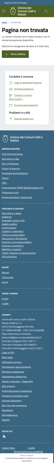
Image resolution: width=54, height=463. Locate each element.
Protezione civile (10, 192)
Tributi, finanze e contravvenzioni (19, 253)
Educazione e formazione (14, 238)
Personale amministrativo (15, 173)
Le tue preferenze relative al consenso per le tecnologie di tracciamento (26, 459)
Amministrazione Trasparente (17, 197)
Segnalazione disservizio (14, 376)
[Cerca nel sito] (46, 11)
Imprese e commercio (12, 246)
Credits (31, 448)
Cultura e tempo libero (13, 235)
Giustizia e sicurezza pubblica (17, 242)
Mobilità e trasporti (11, 249)
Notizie (5, 272)
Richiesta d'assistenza (13, 372)
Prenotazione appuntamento (16, 367)
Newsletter (7, 410)
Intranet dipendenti (12, 400)
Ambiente (7, 217)
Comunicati (7, 277)
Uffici (4, 183)
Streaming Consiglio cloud (15, 396)
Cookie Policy (8, 448)
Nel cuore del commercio (14, 405)
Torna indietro (17, 54)
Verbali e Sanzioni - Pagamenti (17, 381)
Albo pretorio (8, 386)
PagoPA (6, 420)
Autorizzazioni (9, 227)
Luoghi (5, 303)
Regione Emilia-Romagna (15, 2)
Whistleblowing (10, 415)
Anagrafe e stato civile (13, 220)
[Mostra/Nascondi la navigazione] (3, 11)
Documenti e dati (10, 159)
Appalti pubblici (9, 224)
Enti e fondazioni (10, 163)
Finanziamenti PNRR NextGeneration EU (22, 187)
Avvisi (5, 282)
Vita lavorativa (9, 256)
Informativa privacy (12, 362)
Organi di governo (11, 168)
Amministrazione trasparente (17, 391)
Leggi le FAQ (8, 352)
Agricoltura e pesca (11, 213)
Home (4, 22)
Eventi (5, 298)
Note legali (7, 357)
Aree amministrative (12, 154)
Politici (5, 178)
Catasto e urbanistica (12, 231)
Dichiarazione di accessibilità (28, 451)
